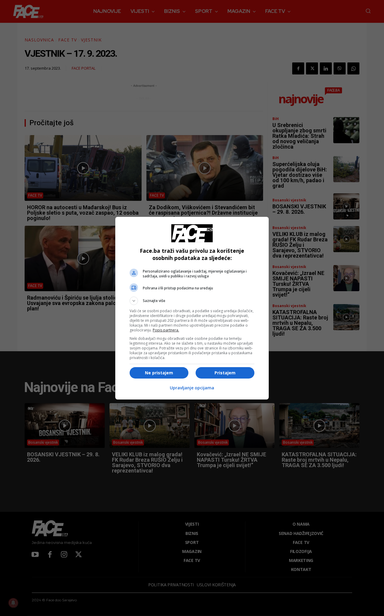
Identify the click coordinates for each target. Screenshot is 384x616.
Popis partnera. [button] (166, 330)
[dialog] (192, 308)
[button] (192, 301)
